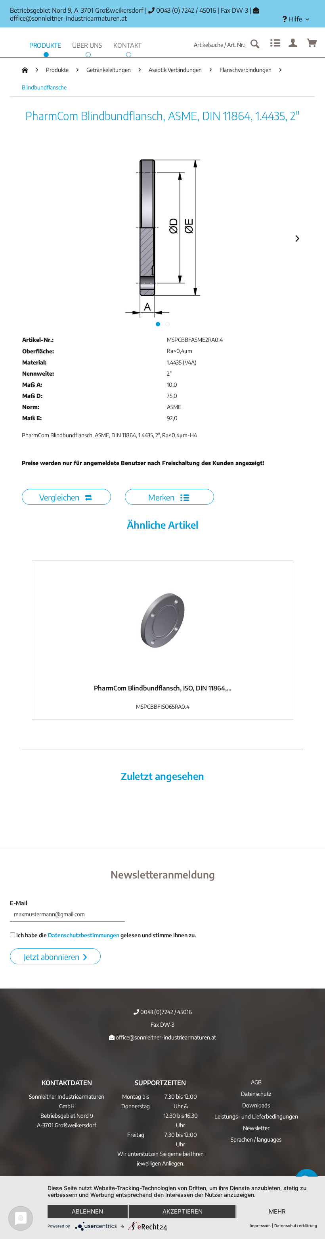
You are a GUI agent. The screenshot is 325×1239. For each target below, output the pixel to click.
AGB (256, 1082)
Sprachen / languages (256, 1139)
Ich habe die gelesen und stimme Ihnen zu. (105, 935)
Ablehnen (87, 1211)
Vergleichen (60, 497)
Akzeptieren (182, 1211)
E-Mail (18, 903)
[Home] (25, 70)
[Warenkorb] (312, 43)
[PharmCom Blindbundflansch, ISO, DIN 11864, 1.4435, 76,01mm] (162, 620)
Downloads (256, 1105)
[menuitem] (295, 19)
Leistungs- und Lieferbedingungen (256, 1116)
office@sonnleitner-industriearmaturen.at (68, 18)
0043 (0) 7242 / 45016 (185, 10)
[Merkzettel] (274, 43)
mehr (277, 1211)
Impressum (260, 1225)
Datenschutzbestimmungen (83, 935)
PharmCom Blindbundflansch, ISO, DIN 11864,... (162, 688)
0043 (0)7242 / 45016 (165, 1011)
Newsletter (256, 1128)
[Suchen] (255, 43)
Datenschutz (256, 1093)
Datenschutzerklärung (295, 1225)
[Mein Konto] (293, 43)
